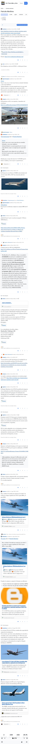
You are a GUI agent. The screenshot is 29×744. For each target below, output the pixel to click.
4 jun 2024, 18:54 (14, 99)
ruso (3, 64)
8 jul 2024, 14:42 (14, 373)
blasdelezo (4, 134)
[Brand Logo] (3, 3)
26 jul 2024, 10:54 (14, 474)
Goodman (4, 29)
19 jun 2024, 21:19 (14, 245)
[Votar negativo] (25, 60)
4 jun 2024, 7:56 (15, 29)
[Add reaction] (18, 60)
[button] (2, 742)
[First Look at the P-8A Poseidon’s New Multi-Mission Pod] (14, 693)
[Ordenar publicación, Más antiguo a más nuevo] (2, 25)
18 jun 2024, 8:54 (14, 215)
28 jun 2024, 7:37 (14, 298)
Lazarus (4, 491)
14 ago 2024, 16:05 (16, 628)
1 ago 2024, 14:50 (14, 491)
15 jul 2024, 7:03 (14, 386)
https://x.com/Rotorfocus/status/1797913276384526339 (14, 105)
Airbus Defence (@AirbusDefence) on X (13, 517)
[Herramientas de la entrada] (27, 60)
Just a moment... (7, 302)
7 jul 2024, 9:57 (14, 357)
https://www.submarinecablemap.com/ (14, 56)
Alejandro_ (4, 536)
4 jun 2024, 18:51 (17, 78)
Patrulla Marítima (17, 136)
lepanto (4, 170)
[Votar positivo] (20, 60)
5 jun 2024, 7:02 (15, 134)
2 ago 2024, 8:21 (15, 536)
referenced (10, 242)
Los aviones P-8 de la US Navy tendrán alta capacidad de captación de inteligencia (14, 662)
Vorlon (3, 215)
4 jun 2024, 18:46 (13, 64)
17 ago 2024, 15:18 (14, 679)
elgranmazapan (5, 78)
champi (4, 99)
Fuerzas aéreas (4, 14)
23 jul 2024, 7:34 (14, 414)
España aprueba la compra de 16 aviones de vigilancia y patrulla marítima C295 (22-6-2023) (14, 607)
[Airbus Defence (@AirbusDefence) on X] (14, 507)
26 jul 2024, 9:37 (14, 443)
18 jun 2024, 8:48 (18, 202)
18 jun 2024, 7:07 (14, 170)
